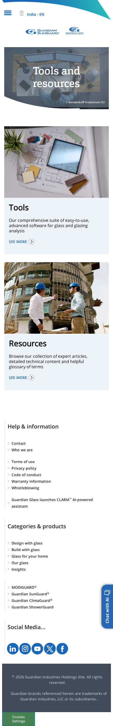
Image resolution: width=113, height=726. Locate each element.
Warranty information (31, 481)
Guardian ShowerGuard (33, 606)
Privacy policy (24, 468)
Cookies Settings (18, 719)
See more (18, 241)
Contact (19, 443)
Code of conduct (26, 474)
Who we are (22, 449)
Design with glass (27, 543)
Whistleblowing (25, 487)
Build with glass (26, 549)
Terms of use (23, 461)
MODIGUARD (24, 587)
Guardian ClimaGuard (32, 600)
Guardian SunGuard (30, 593)
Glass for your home (30, 556)
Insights (19, 569)
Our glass (20, 562)
